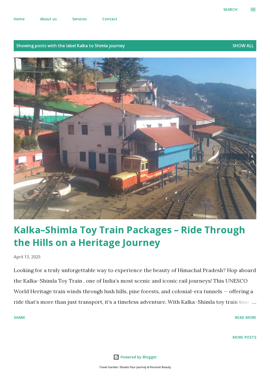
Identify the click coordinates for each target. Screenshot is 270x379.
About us (48, 18)
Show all (243, 46)
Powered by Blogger (138, 356)
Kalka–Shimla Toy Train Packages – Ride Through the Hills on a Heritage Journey (129, 236)
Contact (109, 18)
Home (19, 18)
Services (79, 18)
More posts (244, 337)
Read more (245, 317)
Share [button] (19, 317)
